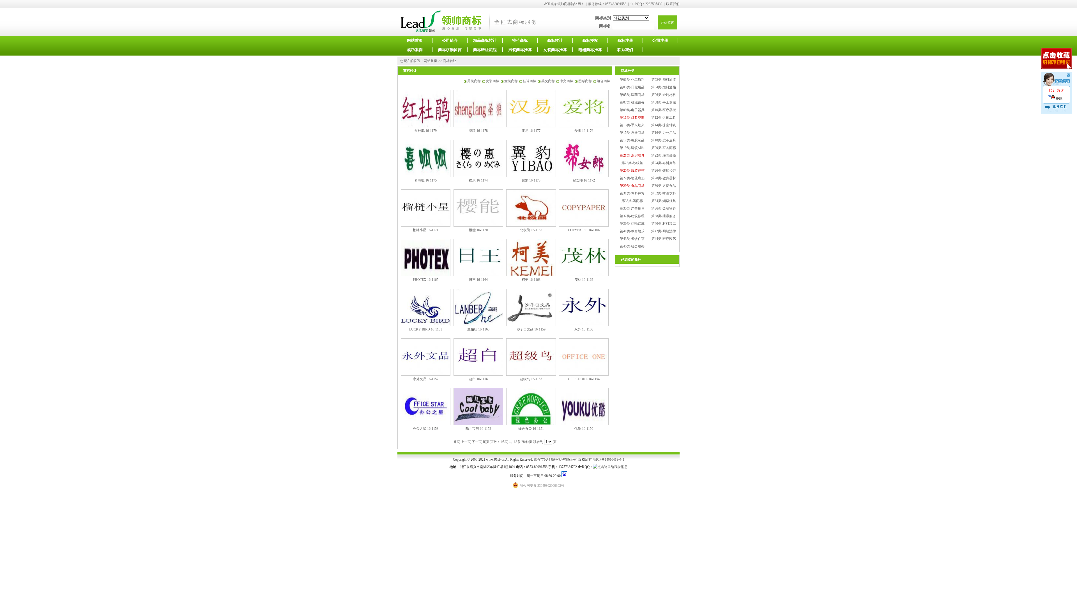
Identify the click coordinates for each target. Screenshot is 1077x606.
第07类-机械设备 (632, 102)
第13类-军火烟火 (632, 125)
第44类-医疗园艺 (663, 239)
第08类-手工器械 (663, 102)
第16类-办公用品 (663, 133)
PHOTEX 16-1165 (425, 280)
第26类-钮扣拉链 (663, 171)
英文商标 (548, 81)
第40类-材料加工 (663, 224)
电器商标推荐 (590, 50)
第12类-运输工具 (663, 118)
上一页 (466, 442)
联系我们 (673, 4)
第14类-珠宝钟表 (663, 125)
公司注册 (660, 40)
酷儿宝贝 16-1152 (478, 429)
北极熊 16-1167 (531, 230)
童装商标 (511, 81)
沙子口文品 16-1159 (531, 329)
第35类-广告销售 (632, 208)
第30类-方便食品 (663, 186)
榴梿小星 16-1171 (425, 230)
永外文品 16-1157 (425, 379)
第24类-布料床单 (663, 163)
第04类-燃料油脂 (663, 87)
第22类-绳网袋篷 (663, 155)
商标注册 (625, 40)
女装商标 (492, 81)
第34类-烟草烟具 (663, 201)
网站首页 (415, 40)
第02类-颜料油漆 (663, 80)
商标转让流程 (485, 50)
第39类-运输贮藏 (632, 224)
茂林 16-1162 (583, 280)
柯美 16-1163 (531, 280)
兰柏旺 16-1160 (478, 329)
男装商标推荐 (520, 50)
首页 (456, 442)
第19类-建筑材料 (632, 148)
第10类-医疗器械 (663, 110)
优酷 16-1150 (583, 429)
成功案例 (415, 50)
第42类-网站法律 (663, 231)
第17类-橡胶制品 (632, 140)
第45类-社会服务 (632, 246)
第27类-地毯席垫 (632, 178)
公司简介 (450, 40)
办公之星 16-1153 (425, 429)
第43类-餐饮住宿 (632, 239)
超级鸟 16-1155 (531, 379)
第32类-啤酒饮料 (663, 193)
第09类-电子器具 (632, 110)
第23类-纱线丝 (632, 163)
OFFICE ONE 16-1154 (584, 379)
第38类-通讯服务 (663, 216)
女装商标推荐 (555, 50)
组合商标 (603, 81)
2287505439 (653, 4)
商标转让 (555, 40)
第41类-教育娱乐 (632, 231)
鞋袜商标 (529, 81)
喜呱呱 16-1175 (426, 180)
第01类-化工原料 (632, 80)
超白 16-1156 (478, 379)
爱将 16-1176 (583, 131)
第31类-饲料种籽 (632, 193)
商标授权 (590, 40)
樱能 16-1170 (478, 230)
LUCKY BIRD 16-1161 (425, 329)
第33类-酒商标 (632, 201)
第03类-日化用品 (632, 87)
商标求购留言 (450, 50)
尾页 (486, 442)
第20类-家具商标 (663, 148)
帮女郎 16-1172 (584, 180)
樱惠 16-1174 (478, 180)
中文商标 (566, 81)
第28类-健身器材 (663, 178)
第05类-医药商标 (632, 95)
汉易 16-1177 (531, 131)
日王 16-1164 (478, 280)
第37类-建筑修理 (632, 216)
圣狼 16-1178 (478, 131)
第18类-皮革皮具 (663, 140)
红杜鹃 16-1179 (426, 131)
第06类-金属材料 (663, 95)
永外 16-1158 (583, 329)
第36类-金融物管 (663, 208)
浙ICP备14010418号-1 (608, 460)
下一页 (477, 442)
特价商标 (520, 40)
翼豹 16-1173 (531, 180)
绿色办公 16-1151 (531, 429)
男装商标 (474, 81)
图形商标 (585, 81)
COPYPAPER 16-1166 (584, 230)
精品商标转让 (485, 40)
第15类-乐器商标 (632, 133)
